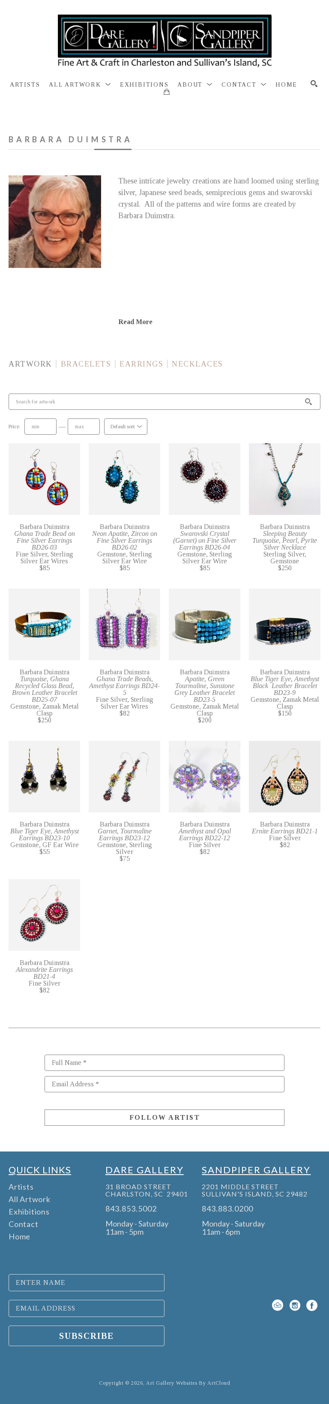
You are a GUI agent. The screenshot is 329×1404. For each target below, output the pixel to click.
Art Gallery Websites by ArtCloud (188, 1383)
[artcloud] (277, 1305)
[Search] (314, 83)
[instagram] (294, 1305)
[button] (80, 84)
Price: (14, 427)
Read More (135, 321)
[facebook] (311, 1305)
